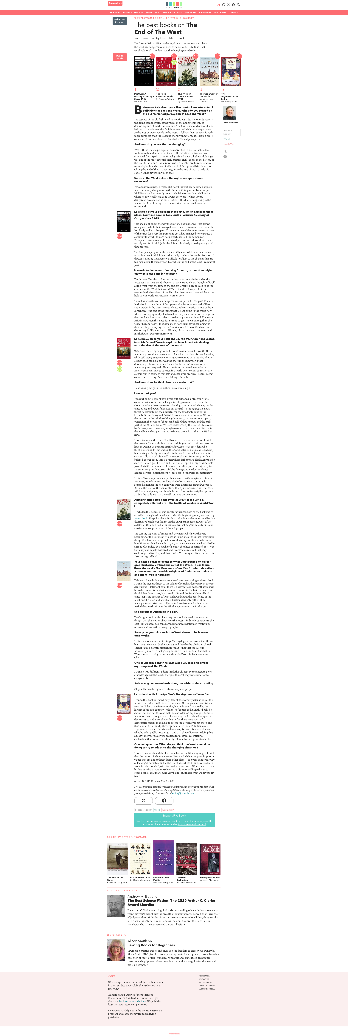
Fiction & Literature (133, 12)
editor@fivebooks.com (183, 793)
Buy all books (119, 57)
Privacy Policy (205, 982)
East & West (168, 810)
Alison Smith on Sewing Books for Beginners (174, 955)
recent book (140, 518)
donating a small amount (192, 824)
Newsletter (204, 976)
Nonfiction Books (148, 18)
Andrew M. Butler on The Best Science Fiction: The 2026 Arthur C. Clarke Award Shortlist (174, 913)
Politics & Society (180, 18)
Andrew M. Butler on (171, 901)
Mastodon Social (207, 989)
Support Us (115, 3)
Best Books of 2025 (172, 12)
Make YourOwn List (119, 20)
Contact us (204, 979)
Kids (157, 12)
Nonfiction (115, 12)
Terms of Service (207, 986)
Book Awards (220, 12)
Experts (234, 12)
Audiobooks (205, 12)
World (149, 12)
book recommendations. (133, 1001)
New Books (190, 12)
